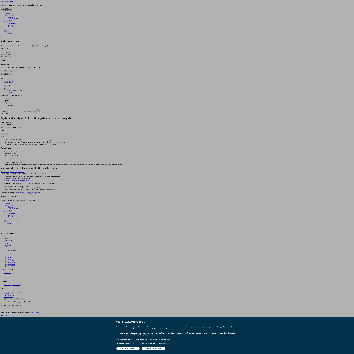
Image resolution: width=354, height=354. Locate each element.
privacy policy (127, 339)
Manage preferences (123, 343)
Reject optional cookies (153, 348)
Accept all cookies (128, 348)
